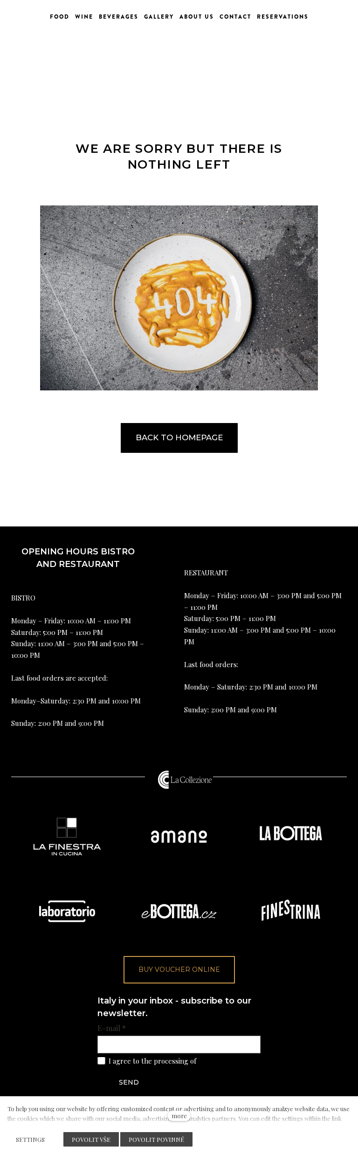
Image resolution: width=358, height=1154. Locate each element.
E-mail (111, 1028)
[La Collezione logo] (185, 779)
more (179, 1116)
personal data (219, 1060)
